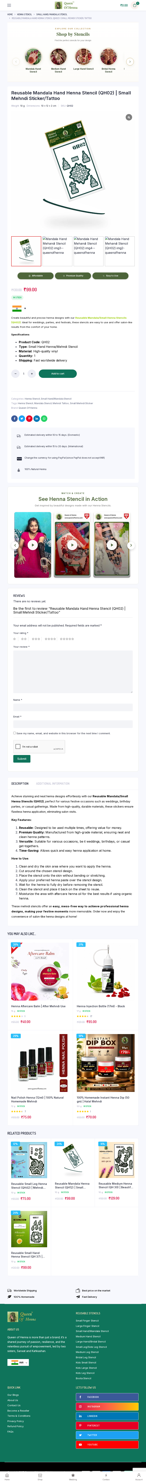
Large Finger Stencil (87, 1325)
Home (10, 14)
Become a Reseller (18, 1410)
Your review (21, 646)
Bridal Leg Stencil (86, 1357)
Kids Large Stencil (86, 1367)
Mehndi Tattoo (61, 403)
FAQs (10, 1431)
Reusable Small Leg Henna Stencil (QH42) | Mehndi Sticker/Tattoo (29, 1185)
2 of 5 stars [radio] (25, 639)
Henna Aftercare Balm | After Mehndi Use (38, 1006)
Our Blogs (13, 1394)
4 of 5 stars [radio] (51, 639)
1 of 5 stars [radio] (15, 639)
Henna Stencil (24, 14)
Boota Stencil (83, 1378)
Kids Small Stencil (86, 1362)
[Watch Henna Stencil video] (32, 545)
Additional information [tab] (53, 783)
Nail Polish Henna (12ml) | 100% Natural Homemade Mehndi (37, 1099)
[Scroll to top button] (140, 1467)
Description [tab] (20, 783)
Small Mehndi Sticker (81, 403)
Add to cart (57, 373)
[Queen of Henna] (66, 5)
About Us (12, 1400)
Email (17, 716)
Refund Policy (15, 1426)
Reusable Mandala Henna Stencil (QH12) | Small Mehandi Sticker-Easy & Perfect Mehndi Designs (72, 1185)
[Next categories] (130, 61)
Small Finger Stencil (87, 1320)
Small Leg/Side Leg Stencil (91, 1346)
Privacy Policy (15, 1421)
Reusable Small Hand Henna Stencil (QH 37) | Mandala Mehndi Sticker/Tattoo (26, 1255)
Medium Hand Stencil (88, 1336)
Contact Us (14, 1405)
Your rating (20, 632)
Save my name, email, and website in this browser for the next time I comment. (63, 733)
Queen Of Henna (28, 407)
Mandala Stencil (43, 403)
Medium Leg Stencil (87, 1352)
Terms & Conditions (18, 1415)
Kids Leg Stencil (85, 1372)
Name (17, 699)
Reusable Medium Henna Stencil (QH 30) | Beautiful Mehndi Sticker (116, 1185)
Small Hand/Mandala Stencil (51, 14)
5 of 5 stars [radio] (67, 639)
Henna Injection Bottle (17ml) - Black (101, 1006)
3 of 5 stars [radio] (37, 639)
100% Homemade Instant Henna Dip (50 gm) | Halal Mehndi (103, 1099)
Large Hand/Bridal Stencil (91, 1341)
